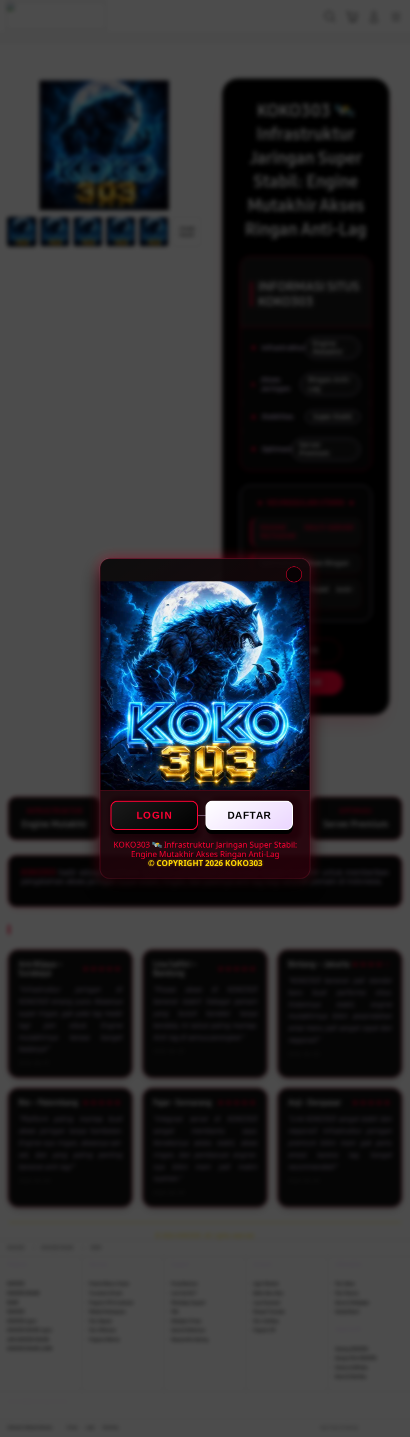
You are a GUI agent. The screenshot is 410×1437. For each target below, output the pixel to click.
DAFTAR (250, 815)
